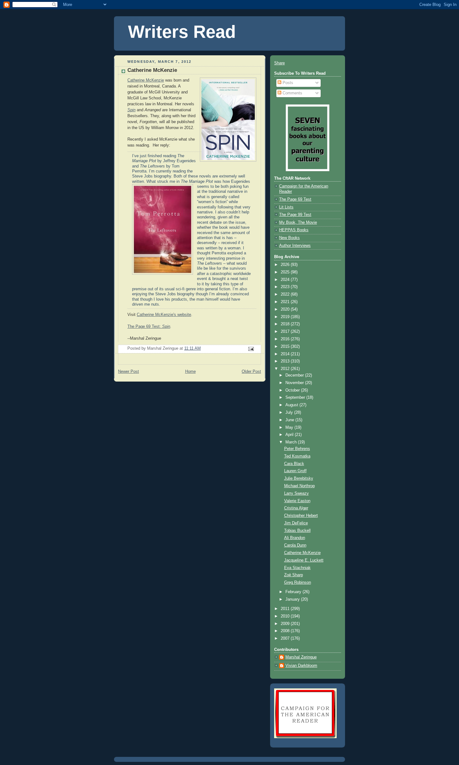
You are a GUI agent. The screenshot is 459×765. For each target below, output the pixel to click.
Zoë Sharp (293, 575)
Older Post (251, 371)
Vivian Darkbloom (301, 665)
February (294, 592)
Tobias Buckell (297, 530)
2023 (286, 287)
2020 (286, 309)
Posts (287, 83)
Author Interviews (295, 245)
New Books (289, 238)
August (292, 405)
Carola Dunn (295, 545)
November (295, 383)
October (293, 390)
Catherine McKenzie (145, 80)
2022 (286, 294)
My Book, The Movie (298, 222)
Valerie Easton (297, 501)
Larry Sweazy (296, 493)
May (289, 427)
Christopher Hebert (301, 515)
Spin (166, 326)
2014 (286, 354)
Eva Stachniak (297, 568)
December (295, 375)
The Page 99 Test (295, 214)
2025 (286, 272)
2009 (286, 624)
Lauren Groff (295, 471)
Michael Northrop (299, 486)
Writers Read (182, 32)
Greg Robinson (297, 582)
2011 (286, 609)
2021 (286, 302)
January (293, 599)
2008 (286, 631)
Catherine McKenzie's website (164, 314)
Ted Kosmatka (297, 456)
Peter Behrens (297, 449)
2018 (286, 324)
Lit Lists (286, 207)
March (291, 442)
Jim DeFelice (296, 523)
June (290, 420)
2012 (286, 369)
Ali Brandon (294, 538)
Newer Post (128, 371)
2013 (286, 361)
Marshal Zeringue (301, 657)
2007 (286, 638)
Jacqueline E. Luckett (303, 560)
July (289, 412)
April (290, 434)
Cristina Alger (296, 508)
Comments (291, 93)
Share (279, 63)
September (295, 397)
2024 (286, 280)
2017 (286, 331)
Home (190, 371)
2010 (286, 616)
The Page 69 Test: (144, 326)
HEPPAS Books (293, 230)
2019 (286, 317)
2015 (286, 346)
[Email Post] (250, 349)
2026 (286, 264)
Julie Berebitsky (298, 478)
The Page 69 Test (295, 199)
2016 (286, 339)
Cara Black (294, 464)
